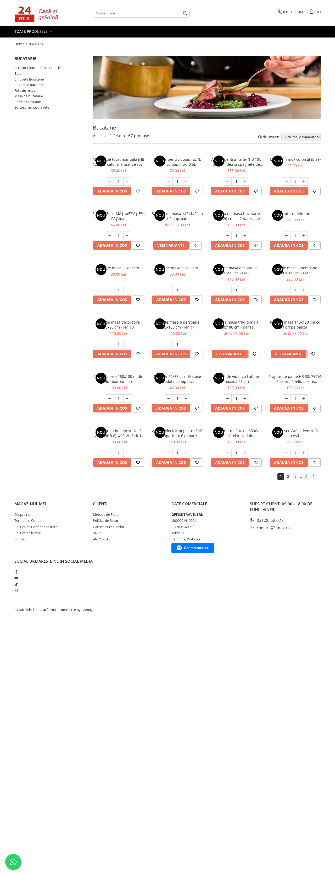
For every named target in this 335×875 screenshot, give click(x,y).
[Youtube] (16, 578)
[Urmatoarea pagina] (313, 476)
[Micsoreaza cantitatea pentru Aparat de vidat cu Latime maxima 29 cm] (228, 398)
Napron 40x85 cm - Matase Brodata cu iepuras (177, 379)
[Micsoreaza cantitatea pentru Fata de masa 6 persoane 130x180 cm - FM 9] (287, 290)
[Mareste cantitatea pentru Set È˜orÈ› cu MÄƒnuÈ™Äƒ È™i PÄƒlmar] (127, 236)
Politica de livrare (27, 532)
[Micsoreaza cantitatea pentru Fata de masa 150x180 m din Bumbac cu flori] (110, 398)
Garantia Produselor (108, 526)
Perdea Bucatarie (27, 101)
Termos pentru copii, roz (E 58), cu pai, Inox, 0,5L (177, 162)
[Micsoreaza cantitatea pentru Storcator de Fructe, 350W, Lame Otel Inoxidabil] (228, 453)
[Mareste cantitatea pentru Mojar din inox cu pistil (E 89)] (304, 181)
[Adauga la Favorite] (138, 191)
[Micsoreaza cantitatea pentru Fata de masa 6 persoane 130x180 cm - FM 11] (169, 344)
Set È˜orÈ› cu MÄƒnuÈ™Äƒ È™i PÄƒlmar (118, 216)
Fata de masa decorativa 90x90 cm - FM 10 (118, 325)
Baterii (19, 73)
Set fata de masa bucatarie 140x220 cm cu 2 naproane (236, 216)
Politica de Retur (105, 520)
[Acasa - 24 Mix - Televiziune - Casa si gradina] (40, 13)
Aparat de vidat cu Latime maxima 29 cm (236, 379)
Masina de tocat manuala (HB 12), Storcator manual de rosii (118, 162)
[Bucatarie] (207, 87)
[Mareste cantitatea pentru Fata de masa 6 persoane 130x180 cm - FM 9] (304, 290)
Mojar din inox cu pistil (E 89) (295, 159)
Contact (20, 539)
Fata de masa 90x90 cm (118, 267)
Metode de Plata (106, 514)
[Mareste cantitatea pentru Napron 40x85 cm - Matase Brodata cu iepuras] (186, 398)
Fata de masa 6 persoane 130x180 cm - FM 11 (177, 325)
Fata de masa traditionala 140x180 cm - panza (236, 325)
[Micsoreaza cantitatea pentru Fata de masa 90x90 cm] (110, 290)
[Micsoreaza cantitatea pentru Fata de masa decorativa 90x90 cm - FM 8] (228, 290)
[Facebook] (16, 572)
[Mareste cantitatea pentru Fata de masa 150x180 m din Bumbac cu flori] (127, 398)
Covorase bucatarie (29, 84)
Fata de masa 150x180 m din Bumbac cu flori (118, 379)
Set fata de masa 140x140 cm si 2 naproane (177, 216)
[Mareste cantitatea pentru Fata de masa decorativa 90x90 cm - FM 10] (127, 344)
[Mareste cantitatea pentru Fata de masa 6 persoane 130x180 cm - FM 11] (186, 344)
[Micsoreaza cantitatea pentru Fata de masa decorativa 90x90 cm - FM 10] (110, 344)
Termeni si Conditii (28, 520)
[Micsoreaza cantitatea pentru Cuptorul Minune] (287, 236)
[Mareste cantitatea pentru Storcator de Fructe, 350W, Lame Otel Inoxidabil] (245, 453)
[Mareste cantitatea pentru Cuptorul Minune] (304, 236)
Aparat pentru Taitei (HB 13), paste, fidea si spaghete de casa (236, 162)
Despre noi (22, 514)
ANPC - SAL (101, 539)
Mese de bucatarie (28, 96)
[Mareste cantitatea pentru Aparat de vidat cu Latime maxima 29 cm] (245, 398)
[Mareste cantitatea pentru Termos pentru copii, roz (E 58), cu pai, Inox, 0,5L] (186, 181)
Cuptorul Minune (295, 213)
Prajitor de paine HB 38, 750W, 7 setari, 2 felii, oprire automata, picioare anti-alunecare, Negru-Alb (295, 379)
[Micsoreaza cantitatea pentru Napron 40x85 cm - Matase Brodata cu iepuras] (169, 398)
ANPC (97, 532)
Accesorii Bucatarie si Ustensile (38, 67)
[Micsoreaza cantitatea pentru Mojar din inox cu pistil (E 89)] (287, 181)
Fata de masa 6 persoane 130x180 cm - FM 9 (295, 270)
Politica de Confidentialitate (35, 526)
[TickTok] (16, 584)
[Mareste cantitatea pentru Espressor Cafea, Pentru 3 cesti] (304, 453)
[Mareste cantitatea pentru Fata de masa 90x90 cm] (127, 290)
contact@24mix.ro (273, 527)
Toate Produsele (31, 31)
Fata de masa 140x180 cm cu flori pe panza (295, 325)
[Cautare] (185, 13)
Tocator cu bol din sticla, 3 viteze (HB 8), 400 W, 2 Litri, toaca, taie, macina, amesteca (118, 433)
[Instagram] (16, 590)
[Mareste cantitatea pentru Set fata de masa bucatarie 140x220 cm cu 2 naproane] (245, 236)
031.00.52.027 (269, 520)
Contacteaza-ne (196, 548)
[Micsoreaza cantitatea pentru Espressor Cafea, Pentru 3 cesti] (287, 453)
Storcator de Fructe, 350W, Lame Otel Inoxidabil (236, 433)
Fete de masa (24, 90)
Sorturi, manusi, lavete (31, 107)
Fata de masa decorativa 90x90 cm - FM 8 (236, 270)
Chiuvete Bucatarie (29, 79)
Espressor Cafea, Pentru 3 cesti (295, 433)
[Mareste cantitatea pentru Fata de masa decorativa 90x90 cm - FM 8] (245, 290)
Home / (21, 43)
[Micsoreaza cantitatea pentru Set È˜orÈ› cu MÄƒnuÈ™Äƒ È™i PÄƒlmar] (110, 236)
